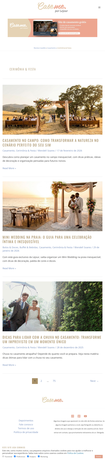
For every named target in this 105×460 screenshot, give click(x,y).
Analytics (33, 457)
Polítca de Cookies (75, 453)
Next (94, 381)
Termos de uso (26, 428)
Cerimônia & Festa (26, 150)
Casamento (51, 48)
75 (54, 381)
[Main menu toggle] (99, 7)
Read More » (9, 168)
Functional (8, 457)
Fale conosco (26, 424)
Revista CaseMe (40, 48)
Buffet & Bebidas (29, 247)
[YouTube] (85, 416)
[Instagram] (72, 416)
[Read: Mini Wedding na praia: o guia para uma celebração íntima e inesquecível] (52, 206)
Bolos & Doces (10, 247)
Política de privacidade (26, 432)
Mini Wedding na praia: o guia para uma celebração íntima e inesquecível (47, 239)
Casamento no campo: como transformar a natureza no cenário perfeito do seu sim (51, 142)
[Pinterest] (79, 416)
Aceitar (98, 456)
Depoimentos (26, 420)
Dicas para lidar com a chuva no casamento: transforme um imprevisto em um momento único (52, 339)
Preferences (21, 457)
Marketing (44, 457)
